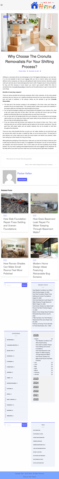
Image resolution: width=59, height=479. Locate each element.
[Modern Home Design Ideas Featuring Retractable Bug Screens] (44, 248)
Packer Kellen (22, 71)
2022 (36, 390)
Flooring (9, 361)
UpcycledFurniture (38, 462)
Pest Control (11, 399)
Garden (9, 372)
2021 (36, 394)
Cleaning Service (12, 345)
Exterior (9, 356)
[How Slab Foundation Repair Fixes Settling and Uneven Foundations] (14, 203)
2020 (36, 399)
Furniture (10, 367)
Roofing (9, 410)
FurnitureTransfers (38, 437)
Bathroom (10, 339)
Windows (9, 415)
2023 (36, 386)
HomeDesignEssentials (39, 444)
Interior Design (11, 383)
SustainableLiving (38, 459)
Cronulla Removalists (18, 87)
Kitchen (9, 388)
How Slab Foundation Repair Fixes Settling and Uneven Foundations (14, 223)
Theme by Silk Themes (29, 477)
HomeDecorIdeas (37, 441)
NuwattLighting (37, 452)
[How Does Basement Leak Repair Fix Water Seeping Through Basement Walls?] (44, 203)
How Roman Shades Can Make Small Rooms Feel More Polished (14, 268)
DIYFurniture (36, 430)
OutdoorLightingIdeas (39, 455)
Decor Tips (10, 350)
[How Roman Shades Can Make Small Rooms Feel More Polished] (14, 248)
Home (6, 16)
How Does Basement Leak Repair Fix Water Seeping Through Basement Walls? (44, 225)
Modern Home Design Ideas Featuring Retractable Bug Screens (41, 270)
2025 (36, 378)
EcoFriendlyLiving (38, 433)
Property (9, 405)
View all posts (22, 179)
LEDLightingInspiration (39, 448)
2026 (36, 335)
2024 (36, 382)
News (8, 394)
